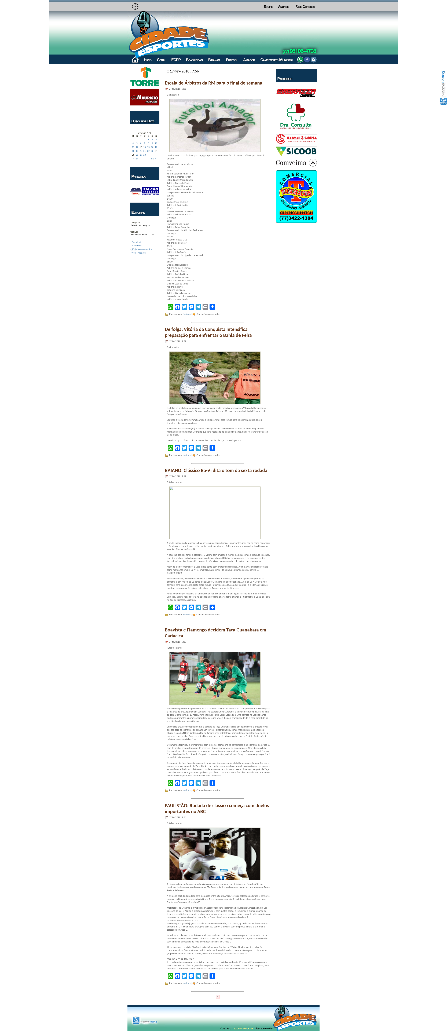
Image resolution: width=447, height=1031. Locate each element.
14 (144, 147)
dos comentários (141, 249)
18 (133, 151)
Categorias (135, 222)
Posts (136, 245)
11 (133, 147)
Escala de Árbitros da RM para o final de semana (213, 83)
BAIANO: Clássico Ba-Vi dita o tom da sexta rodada (216, 470)
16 (152, 147)
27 (141, 155)
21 (144, 151)
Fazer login (136, 242)
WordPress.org (138, 253)
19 (137, 151)
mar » (153, 159)
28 (144, 155)
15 (148, 147)
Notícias (186, 314)
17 (156, 147)
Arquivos (134, 232)
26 (137, 155)
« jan (135, 159)
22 (148, 151)
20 (141, 151)
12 (137, 147)
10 (156, 143)
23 (152, 151)
